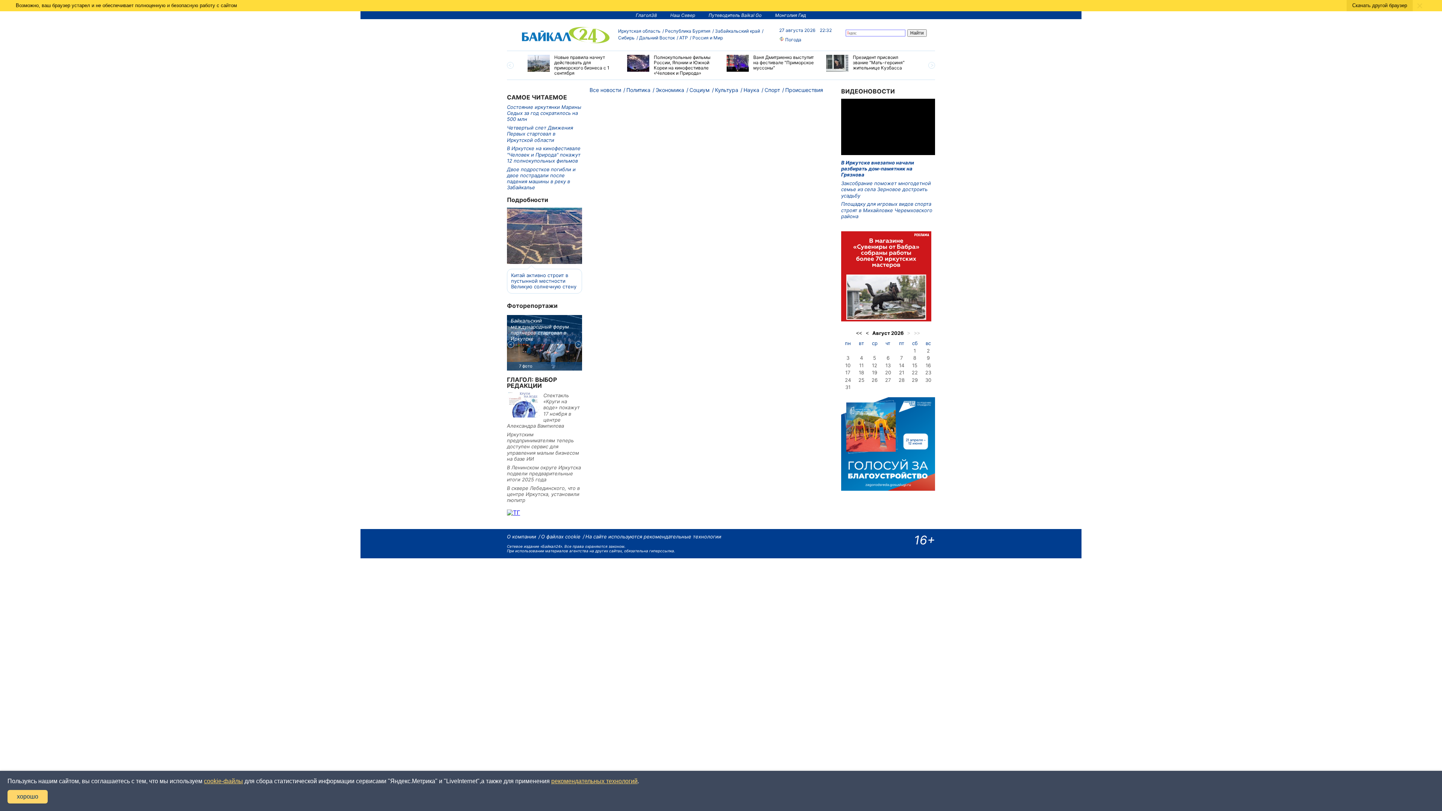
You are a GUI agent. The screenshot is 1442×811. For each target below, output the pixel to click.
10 (848, 365)
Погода (792, 39)
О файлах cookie (561, 537)
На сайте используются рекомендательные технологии (653, 537)
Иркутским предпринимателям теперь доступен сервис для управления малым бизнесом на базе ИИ (543, 446)
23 (928, 372)
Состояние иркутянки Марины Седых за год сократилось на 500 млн (544, 113)
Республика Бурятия (687, 31)
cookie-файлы (223, 781)
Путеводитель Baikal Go (735, 15)
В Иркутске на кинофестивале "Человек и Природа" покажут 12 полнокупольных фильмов (544, 154)
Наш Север (682, 15)
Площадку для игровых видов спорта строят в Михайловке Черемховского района (886, 210)
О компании (521, 537)
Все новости (605, 90)
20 (888, 372)
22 (915, 372)
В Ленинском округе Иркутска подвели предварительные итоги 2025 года (544, 473)
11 (861, 365)
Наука (751, 90)
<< (859, 333)
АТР (683, 38)
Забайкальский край (737, 31)
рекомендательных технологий (594, 781)
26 (875, 380)
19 (874, 372)
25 (861, 380)
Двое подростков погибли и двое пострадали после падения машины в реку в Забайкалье (541, 178)
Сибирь (626, 38)
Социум (699, 90)
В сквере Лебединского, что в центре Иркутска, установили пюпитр (543, 494)
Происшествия (804, 90)
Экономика (670, 90)
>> (917, 333)
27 (888, 380)
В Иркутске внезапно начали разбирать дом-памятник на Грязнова (877, 169)
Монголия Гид (790, 15)
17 (847, 372)
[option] (571, 65)
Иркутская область (639, 31)
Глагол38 (646, 15)
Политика (638, 90)
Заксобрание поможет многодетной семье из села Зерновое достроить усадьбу (886, 189)
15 (914, 365)
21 (901, 372)
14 (901, 365)
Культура (726, 90)
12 (874, 365)
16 (928, 365)
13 (888, 365)
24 (848, 380)
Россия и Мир (707, 38)
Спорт (772, 90)
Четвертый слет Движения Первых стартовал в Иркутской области (540, 134)
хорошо (27, 796)
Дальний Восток (657, 38)
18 (861, 372)
